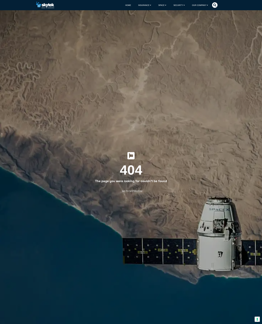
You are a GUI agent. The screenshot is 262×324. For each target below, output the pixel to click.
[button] (215, 5)
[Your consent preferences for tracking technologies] (257, 319)
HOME (128, 5)
